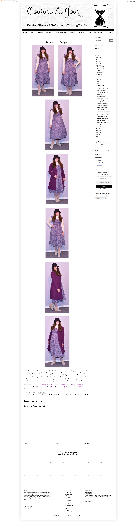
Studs (26, 396)
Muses (40, 32)
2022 (97, 65)
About (33, 32)
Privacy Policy (28, 507)
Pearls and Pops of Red (102, 103)
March (99, 83)
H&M (69, 497)
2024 (97, 61)
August (99, 74)
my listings (105, 142)
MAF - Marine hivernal (102, 92)
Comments (99, 198)
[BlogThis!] (40, 393)
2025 (97, 59)
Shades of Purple (101, 90)
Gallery (72, 32)
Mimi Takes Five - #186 (102, 88)
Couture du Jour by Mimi (99, 162)
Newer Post (27, 443)
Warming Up (98, 157)
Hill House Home (69, 508)
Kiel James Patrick (69, 505)
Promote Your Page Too (99, 165)
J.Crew (69, 502)
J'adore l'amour (100, 109)
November (100, 68)
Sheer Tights (78, 394)
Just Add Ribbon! (101, 96)
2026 (97, 57)
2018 (97, 132)
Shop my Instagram (95, 32)
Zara (69, 499)
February (99, 85)
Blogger (80, 515)
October (99, 70)
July (98, 76)
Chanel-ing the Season (102, 122)
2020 (97, 128)
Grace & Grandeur (69, 512)
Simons (69, 500)
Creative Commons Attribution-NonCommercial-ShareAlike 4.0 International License (96, 497)
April (98, 81)
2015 (97, 138)
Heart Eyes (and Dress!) (102, 105)
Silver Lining (100, 94)
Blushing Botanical (101, 113)
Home (25, 32)
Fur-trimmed (34, 394)
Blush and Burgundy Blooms (104, 114)
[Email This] (39, 393)
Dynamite (69, 507)
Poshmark (102, 144)
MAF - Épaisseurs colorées (103, 111)
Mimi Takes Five (61, 32)
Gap (69, 503)
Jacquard (39, 394)
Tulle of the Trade (101, 87)
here (98, 47)
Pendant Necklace (58, 394)
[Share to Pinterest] (45, 393)
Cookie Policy (28, 506)
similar (38, 385)
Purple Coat (65, 394)
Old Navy (69, 492)
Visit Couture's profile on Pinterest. (103, 150)
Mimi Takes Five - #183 (102, 116)
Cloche (29, 394)
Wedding (49, 32)
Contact (108, 32)
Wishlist (81, 32)
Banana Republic (69, 494)
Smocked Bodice (85, 394)
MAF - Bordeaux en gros (103, 101)
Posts (97, 195)
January (99, 124)
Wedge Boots (31, 396)
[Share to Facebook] (43, 393)
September (100, 72)
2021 (97, 126)
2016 (97, 136)
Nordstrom (69, 495)
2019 (97, 130)
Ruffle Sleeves (71, 394)
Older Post (87, 443)
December (99, 66)
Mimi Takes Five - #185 (102, 98)
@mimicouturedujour (68, 454)
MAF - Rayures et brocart (103, 120)
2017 (97, 134)
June (98, 78)
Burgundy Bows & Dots (102, 118)
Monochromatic (45, 394)
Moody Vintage (100, 100)
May (98, 79)
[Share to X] (42, 393)
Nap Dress (51, 394)
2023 (97, 63)
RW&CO (69, 510)
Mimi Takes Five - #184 (102, 107)
